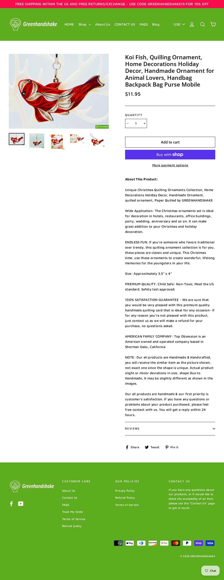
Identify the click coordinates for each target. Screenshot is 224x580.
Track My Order (72, 511)
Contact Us (69, 497)
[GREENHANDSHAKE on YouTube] (20, 503)
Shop (83, 24)
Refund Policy (125, 497)
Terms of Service (74, 519)
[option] (59, 91)
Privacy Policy (125, 490)
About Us (102, 24)
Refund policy (72, 526)
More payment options (170, 165)
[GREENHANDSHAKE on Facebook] (11, 503)
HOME (69, 24)
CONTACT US (125, 24)
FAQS (144, 24)
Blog (156, 24)
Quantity (133, 115)
